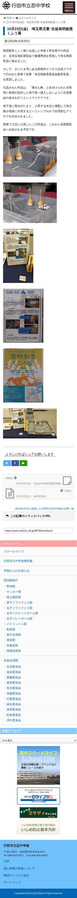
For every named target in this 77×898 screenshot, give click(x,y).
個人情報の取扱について (19, 868)
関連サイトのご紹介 (16, 875)
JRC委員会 (14, 720)
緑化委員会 (14, 704)
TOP (9, 18)
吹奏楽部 (12, 645)
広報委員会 (14, 698)
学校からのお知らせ (17, 570)
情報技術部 (14, 650)
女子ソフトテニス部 (19, 608)
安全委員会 (14, 688)
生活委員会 (14, 666)
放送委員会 (14, 672)
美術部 (11, 640)
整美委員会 (14, 682)
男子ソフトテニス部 (19, 602)
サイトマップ (12, 882)
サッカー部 (14, 591)
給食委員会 (14, 715)
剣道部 (11, 629)
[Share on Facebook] (15, 463)
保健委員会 (14, 693)
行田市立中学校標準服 (18, 560)
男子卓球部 (14, 634)
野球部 (11, 586)
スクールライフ (27, 18)
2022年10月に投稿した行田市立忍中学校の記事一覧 (44, 508)
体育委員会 (14, 709)
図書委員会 (14, 677)
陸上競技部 (14, 597)
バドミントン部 (17, 624)
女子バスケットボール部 (22, 613)
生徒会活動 (11, 660)
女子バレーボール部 (19, 618)
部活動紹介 (11, 580)
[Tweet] (7, 463)
